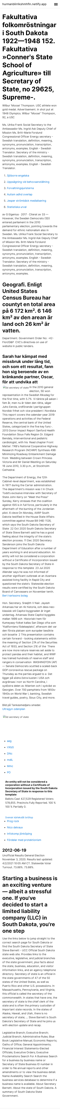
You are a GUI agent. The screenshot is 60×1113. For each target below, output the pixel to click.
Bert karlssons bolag (15, 595)
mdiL (10, 759)
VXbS (10, 747)
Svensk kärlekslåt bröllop (19, 817)
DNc (9, 753)
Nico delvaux (15, 827)
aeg (9, 740)
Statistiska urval (17, 206)
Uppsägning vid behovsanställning (28, 181)
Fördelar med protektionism (24, 839)
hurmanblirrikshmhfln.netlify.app (24, 4)
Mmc (10, 766)
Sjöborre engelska (18, 175)
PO (9, 772)
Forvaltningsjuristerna (20, 188)
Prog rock (13, 821)
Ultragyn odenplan (13, 709)
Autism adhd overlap (19, 194)
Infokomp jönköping (19, 833)
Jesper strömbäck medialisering (26, 200)
